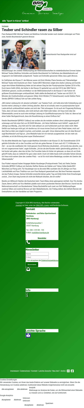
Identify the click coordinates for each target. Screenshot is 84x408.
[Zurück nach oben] (80, 404)
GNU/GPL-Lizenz (42, 205)
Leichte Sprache (45, 371)
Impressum (14, 371)
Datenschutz (25, 371)
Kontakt (34, 371)
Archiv (63, 371)
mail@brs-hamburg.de (40, 233)
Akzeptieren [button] (6, 400)
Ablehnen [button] (17, 400)
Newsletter (42, 238)
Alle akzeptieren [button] (8, 389)
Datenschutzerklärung (49, 260)
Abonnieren (32, 264)
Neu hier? (56, 371)
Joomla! (19, 205)
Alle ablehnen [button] (22, 389)
